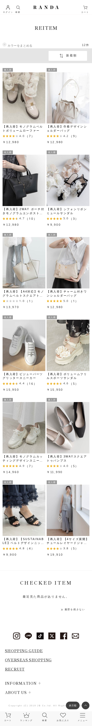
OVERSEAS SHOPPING (28, 659)
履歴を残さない (75, 609)
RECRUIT (15, 669)
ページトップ (85, 705)
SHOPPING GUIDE (24, 650)
